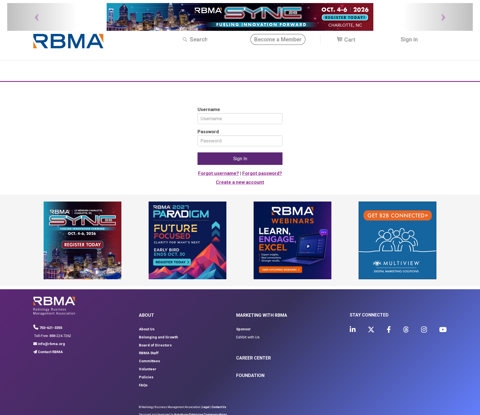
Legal (205, 407)
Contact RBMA (50, 352)
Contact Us (218, 407)
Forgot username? (218, 173)
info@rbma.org (51, 344)
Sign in (409, 39)
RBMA (68, 41)
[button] (42, 17)
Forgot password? (262, 173)
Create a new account (240, 182)
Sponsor (243, 329)
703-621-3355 (50, 328)
